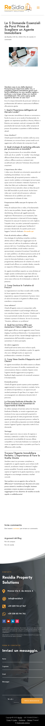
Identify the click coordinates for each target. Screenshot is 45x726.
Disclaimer (22, 720)
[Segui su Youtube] (8, 621)
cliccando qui (29, 231)
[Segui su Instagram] (17, 621)
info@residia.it (15, 598)
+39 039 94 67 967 (17, 606)
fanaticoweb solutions (23, 723)
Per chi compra (9, 541)
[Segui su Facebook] (4, 621)
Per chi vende (28, 37)
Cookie (15, 720)
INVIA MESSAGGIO (31, 701)
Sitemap (29, 720)
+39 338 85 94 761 (17, 613)
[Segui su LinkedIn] (13, 621)
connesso (16, 528)
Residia (9, 37)
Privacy (9, 720)
